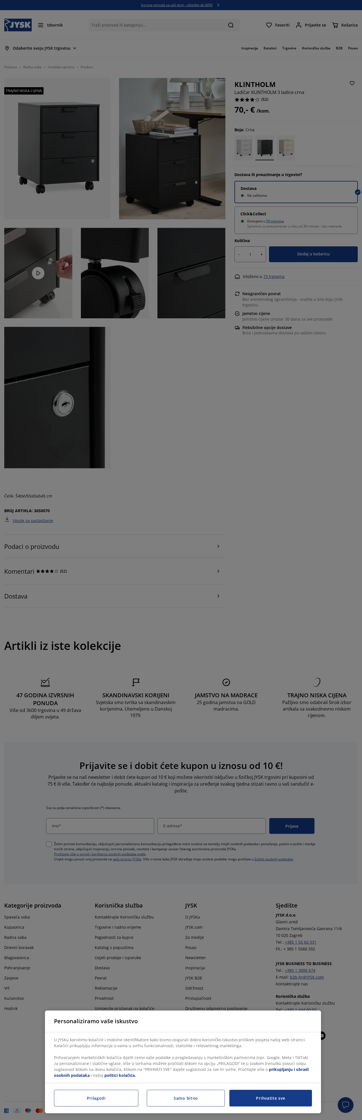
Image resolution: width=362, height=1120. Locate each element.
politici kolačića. (120, 1075)
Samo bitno (186, 1098)
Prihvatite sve (270, 1098)
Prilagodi (96, 1098)
